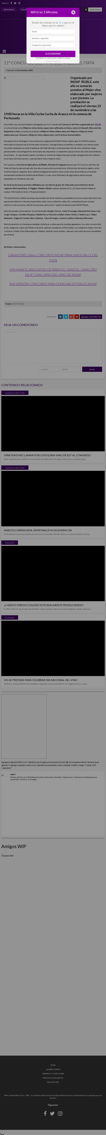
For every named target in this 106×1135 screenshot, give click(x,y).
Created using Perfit (53, 61)
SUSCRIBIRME (53, 53)
